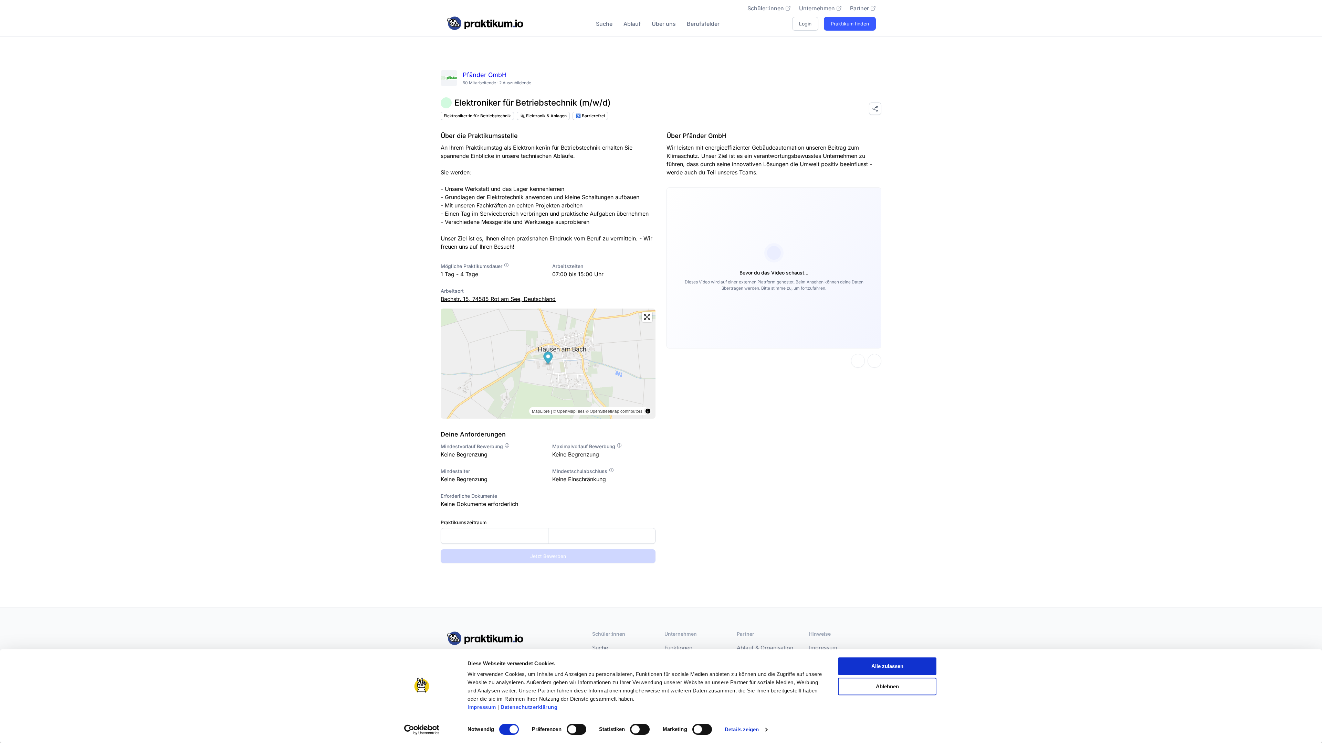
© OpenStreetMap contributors (614, 411)
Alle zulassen (887, 666)
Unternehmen (817, 8)
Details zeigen (742, 729)
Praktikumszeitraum (463, 522)
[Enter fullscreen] (647, 317)
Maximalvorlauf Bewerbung (584, 446)
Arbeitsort (452, 291)
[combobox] (548, 536)
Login (805, 23)
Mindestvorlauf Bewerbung (472, 446)
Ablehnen (887, 686)
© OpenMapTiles (569, 411)
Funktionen (678, 647)
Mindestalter (455, 471)
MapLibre (541, 411)
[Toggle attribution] (648, 411)
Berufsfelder (703, 23)
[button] (548, 359)
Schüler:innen (765, 8)
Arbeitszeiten (567, 266)
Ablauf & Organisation (765, 647)
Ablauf (632, 23)
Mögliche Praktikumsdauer (472, 266)
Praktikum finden (850, 23)
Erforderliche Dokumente (469, 496)
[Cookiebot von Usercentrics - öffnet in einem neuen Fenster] (422, 729)
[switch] (576, 729)
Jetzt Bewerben (548, 556)
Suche (604, 23)
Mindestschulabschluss (580, 471)
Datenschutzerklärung (529, 707)
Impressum (482, 707)
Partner (859, 8)
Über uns (664, 23)
